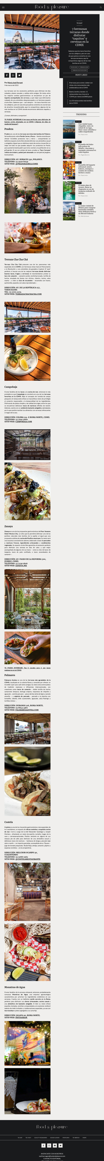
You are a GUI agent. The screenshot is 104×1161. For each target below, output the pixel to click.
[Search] (101, 7)
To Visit (78, 121)
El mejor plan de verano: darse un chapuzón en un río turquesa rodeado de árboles (86, 189)
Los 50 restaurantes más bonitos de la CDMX (80, 102)
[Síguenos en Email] (55, 1145)
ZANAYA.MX (21, 565)
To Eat (79, 23)
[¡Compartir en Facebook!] (6, 75)
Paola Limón (84, 134)
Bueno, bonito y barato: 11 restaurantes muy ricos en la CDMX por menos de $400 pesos (80, 94)
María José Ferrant (15, 83)
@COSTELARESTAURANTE (27, 859)
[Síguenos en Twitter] (60, 1145)
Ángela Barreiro (85, 155)
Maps (84, 1137)
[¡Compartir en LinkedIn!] (13, 75)
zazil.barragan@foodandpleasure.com (52, 1156)
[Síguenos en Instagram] (49, 1145)
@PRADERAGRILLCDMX (26, 164)
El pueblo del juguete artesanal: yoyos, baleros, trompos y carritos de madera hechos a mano (86, 169)
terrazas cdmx (84, 67)
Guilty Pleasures (40, 1137)
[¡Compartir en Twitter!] (19, 75)
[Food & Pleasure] (52, 7)
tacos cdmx (74, 67)
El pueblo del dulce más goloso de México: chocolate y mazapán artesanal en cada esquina (87, 148)
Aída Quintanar (85, 216)
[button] (3, 7)
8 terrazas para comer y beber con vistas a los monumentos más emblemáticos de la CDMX (81, 85)
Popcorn (66, 1137)
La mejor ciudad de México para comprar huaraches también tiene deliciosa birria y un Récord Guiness (87, 209)
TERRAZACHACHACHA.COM (28, 294)
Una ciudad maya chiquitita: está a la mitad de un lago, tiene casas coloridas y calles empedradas (87, 128)
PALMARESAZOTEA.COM (26, 710)
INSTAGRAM (21, 1017)
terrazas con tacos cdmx (79, 70)
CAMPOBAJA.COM (23, 421)
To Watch (76, 1137)
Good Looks (54, 1137)
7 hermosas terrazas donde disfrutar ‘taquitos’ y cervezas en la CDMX (79, 37)
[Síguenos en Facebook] (43, 1145)
